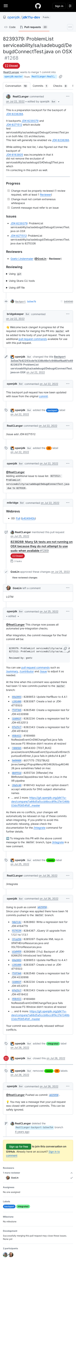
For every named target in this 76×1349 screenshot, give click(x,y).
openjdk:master (13, 76)
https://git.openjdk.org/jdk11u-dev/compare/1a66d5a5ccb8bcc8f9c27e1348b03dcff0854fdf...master (40, 801)
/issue (43, 671)
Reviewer (45, 194)
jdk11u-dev (31, 17)
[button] (43, 101)
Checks (61, 85)
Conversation (17, 85)
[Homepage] (38, 6)
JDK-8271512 (14, 124)
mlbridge (12, 502)
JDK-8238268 (14, 113)
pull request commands (33, 338)
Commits (42, 85)
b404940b (28, 518)
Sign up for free (18, 1146)
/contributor (27, 671)
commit (43, 396)
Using (15, 273)
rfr (49, 448)
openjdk (13, 17)
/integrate (39, 827)
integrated (53, 1043)
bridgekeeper (15, 313)
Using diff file (17, 287)
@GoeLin (40, 258)
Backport (20, 301)
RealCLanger (11, 72)
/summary (12, 671)
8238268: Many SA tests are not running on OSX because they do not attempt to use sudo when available (42, 546)
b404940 (68, 301)
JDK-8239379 (30, 120)
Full (18, 518)
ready (51, 860)
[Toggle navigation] (5, 5)
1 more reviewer (11, 1172)
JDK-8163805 (14, 154)
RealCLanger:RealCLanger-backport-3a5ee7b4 (44, 76)
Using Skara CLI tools (22, 280)
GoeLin (15, 571)
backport (52, 410)
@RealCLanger (15, 472)
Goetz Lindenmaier (22, 258)
